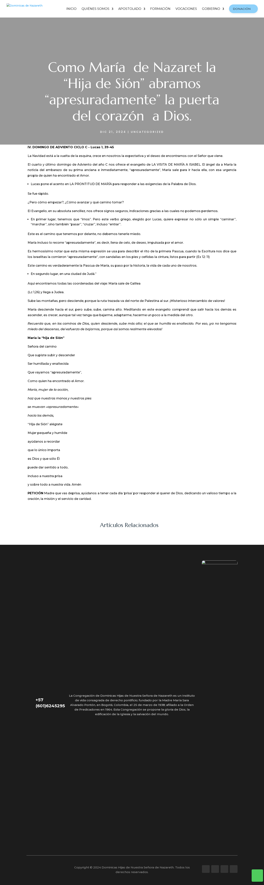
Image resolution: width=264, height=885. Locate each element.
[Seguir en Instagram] (215, 869)
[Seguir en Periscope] (234, 869)
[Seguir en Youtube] (224, 869)
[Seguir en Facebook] (206, 869)
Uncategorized (147, 132)
